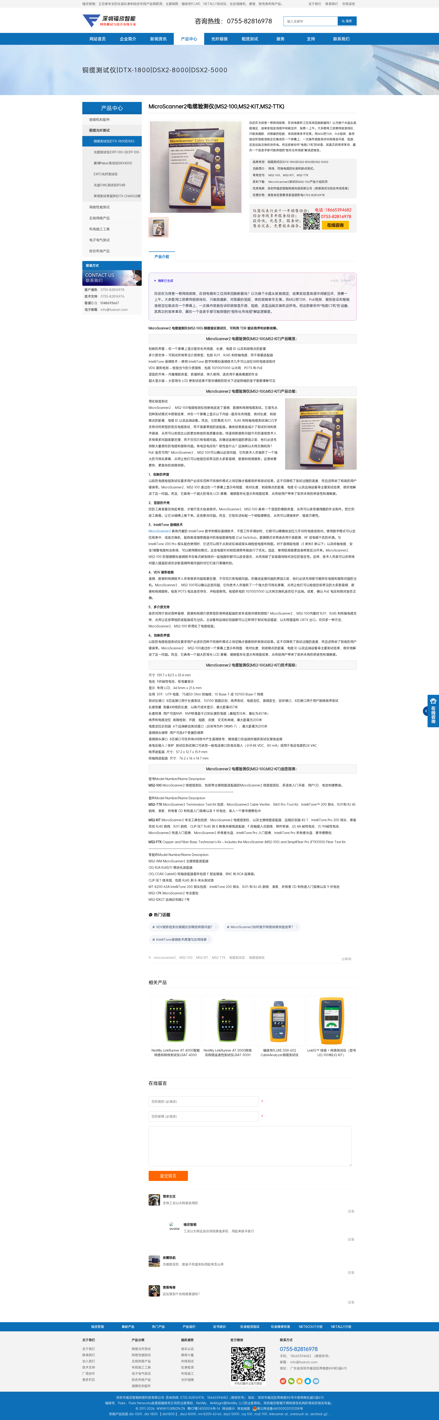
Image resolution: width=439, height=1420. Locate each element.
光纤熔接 (219, 39)
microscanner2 (165, 957)
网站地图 (243, 1408)
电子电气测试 (99, 239)
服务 (280, 39)
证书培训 (219, 1326)
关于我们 (314, 4)
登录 (273, 195)
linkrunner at (278, 1414)
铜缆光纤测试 (99, 130)
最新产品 (128, 1326)
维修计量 (187, 1355)
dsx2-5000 (231, 1414)
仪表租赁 (187, 1367)
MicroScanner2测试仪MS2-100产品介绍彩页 (298, 182)
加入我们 (88, 1361)
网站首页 (97, 39)
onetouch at (299, 1414)
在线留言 (348, 4)
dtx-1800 (151, 1414)
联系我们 (331, 4)
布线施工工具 (99, 229)
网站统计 (228, 1408)
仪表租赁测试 (250, 1326)
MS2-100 (274, 175)
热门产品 (158, 1326)
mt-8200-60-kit (209, 1414)
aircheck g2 (318, 1414)
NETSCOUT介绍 (311, 1326)
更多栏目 (88, 1379)
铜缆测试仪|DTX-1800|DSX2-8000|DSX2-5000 (155, 70)
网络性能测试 (99, 207)
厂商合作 (88, 1373)
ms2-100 (260, 1414)
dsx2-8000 (188, 1414)
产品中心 (189, 39)
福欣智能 (97, 1326)
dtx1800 (168, 1414)
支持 (311, 39)
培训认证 (187, 1349)
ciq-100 (246, 1414)
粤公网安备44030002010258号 (280, 1408)
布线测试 (187, 1361)
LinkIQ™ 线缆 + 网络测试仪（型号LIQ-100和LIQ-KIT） (331, 1052)
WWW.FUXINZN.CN (170, 1408)
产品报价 (189, 1326)
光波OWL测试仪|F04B (109, 185)
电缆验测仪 (257, 957)
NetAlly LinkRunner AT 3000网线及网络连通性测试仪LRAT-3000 (228, 1052)
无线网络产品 (99, 218)
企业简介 (128, 39)
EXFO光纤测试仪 (106, 174)
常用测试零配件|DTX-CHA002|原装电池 (111, 198)
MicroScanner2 (160, 531)
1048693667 (109, 303)
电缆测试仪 (237, 957)
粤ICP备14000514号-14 (203, 1408)
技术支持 (88, 1367)
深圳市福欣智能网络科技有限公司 (290, 188)
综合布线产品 (99, 250)
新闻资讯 (158, 39)
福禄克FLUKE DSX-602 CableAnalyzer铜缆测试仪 (280, 1052)
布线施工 (187, 1373)
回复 (351, 1211)
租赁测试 (250, 39)
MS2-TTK (302, 175)
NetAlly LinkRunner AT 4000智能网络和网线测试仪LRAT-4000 (176, 1052)
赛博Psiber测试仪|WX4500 (113, 163)
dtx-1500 (135, 1414)
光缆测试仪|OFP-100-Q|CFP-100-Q (111, 154)
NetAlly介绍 (341, 1326)
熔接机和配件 (99, 119)
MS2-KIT (288, 175)
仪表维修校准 (280, 1326)
